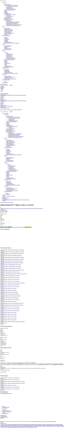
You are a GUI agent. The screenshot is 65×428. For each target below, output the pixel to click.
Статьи (21, 199)
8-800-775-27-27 (3, 106)
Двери (3, 26)
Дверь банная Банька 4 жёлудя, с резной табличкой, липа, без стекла (12, 270)
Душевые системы (9, 16)
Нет (8, 370)
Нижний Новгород (38, 425)
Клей (5, 81)
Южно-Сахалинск (30, 427)
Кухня (5, 52)
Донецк (44, 424)
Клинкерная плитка (7, 49)
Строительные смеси (6, 79)
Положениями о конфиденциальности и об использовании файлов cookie (43, 421)
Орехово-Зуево (9, 426)
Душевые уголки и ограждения (11, 6)
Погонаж (6, 34)
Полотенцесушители (8, 18)
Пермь (16, 426)
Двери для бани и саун (10, 142)
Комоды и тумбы (7, 63)
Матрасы (6, 62)
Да (6, 370)
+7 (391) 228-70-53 (9, 106)
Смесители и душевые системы (9, 14)
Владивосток (32, 424)
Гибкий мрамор (7, 71)
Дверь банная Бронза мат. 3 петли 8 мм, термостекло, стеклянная (12, 253)
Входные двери (7, 28)
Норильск (58, 425)
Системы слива (11, 132)
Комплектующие (9, 131)
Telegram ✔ (10, 227)
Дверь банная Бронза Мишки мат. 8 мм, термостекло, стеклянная (12, 262)
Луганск (21, 425)
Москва (29, 425)
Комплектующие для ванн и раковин (12, 21)
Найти (11, 85)
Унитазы (5, 11)
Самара (44, 426)
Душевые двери (9, 7)
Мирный (26, 425)
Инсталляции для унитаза (8, 19)
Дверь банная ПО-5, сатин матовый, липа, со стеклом (10, 275)
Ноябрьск (62, 425)
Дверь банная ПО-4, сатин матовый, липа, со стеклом (10, 277)
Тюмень (58, 426)
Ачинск (8, 424)
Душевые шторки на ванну (13, 120)
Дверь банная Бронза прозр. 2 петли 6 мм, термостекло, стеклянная (12, 251)
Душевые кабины (7, 4)
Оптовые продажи (26, 199)
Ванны (5, 10)
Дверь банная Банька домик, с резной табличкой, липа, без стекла (12, 303)
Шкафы (5, 60)
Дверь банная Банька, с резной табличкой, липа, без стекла (11, 266)
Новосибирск (48, 425)
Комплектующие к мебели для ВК (12, 22)
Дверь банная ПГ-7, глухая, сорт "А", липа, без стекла (10, 299)
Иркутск (53, 424)
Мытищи (32, 425)
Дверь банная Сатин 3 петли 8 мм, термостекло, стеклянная (11, 255)
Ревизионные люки (7, 48)
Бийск (21, 424)
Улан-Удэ (62, 426)
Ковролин (6, 40)
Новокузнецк (44, 425)
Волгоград (37, 424)
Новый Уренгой (54, 425)
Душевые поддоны (9, 8)
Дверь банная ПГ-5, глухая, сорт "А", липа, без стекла (10, 308)
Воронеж (40, 424)
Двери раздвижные (9, 143)
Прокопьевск (30, 426)
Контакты (4, 200)
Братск (28, 424)
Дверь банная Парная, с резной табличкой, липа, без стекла (11, 268)
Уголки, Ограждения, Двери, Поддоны (11, 5)
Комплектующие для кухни (11, 58)
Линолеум (6, 38)
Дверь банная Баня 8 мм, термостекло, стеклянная (9, 292)
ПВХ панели (6, 69)
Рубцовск (40, 426)
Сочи (53, 426)
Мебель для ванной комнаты (9, 9)
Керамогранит (6, 46)
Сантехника (4, 2)
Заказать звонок (3, 107)
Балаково (12, 424)
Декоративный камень (8, 72)
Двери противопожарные (8, 32)
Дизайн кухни (11, 196)
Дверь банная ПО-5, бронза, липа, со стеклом (8, 317)
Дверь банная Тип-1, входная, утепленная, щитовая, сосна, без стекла (13, 383)
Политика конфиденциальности (6, 393)
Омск (2, 426)
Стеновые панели (5, 67)
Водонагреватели (7, 17)
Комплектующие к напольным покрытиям (13, 154)
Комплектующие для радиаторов (10, 78)
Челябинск (22, 427)
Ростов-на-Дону (36, 426)
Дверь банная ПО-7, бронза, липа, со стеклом (8, 319)
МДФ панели (6, 70)
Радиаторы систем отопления (11, 188)
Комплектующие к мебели (9, 66)
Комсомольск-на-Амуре (4, 425)
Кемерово (60, 424)
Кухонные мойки (7, 13)
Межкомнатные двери (8, 29)
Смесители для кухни (10, 57)
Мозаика (5, 47)
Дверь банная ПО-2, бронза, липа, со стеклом (8, 314)
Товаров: (2, 103)
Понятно (2, 422)
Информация (4, 198)
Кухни (7, 53)
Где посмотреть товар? (6, 199)
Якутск (35, 427)
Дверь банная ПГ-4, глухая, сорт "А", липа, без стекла (10, 306)
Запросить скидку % (27, 227)
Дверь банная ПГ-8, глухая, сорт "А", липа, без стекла (10, 310)
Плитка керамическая (8, 45)
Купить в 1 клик (21, 227)
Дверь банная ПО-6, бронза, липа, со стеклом (8, 290)
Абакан (2, 424)
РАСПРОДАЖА (5, 82)
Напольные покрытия (6, 35)
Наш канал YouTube (3, 395)
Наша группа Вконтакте (4, 394)
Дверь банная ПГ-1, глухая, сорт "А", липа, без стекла (10, 279)
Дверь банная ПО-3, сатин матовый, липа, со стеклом (10, 271)
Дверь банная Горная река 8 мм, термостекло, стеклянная (10, 295)
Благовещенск (24, 424)
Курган (18, 425)
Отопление (4, 74)
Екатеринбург (49, 424)
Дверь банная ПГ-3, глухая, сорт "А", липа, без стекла (10, 284)
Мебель (3, 50)
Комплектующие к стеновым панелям (11, 73)
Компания (4, 409)
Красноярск (7, 93)
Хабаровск (8, 427)
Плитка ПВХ (6, 39)
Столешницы (8, 55)
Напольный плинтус (8, 42)
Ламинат (6, 37)
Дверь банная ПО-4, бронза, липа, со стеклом (8, 288)
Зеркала (5, 64)
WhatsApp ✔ (5, 227)
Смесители (8, 15)
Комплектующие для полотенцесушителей (13, 24)
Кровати (5, 61)
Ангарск (5, 424)
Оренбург (5, 426)
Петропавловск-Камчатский (23, 426)
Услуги (3, 195)
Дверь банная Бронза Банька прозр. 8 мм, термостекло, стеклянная (12, 257)
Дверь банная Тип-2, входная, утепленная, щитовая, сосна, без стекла (13, 321)
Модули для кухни (12, 165)
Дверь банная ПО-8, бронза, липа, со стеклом (8, 301)
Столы (7, 176)
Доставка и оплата (5, 197)
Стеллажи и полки (9, 177)
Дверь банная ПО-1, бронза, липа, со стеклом (8, 312)
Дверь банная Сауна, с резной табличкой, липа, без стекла (11, 264)
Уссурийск (2, 427)
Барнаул (15, 424)
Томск (56, 426)
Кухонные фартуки (9, 56)
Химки (18, 427)
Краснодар (11, 425)
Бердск (18, 424)
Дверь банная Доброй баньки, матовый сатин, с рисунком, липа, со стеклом (14, 273)
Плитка (3, 43)
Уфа (5, 427)
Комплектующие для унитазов (11, 23)
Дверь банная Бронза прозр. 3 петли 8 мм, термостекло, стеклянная (12, 249)
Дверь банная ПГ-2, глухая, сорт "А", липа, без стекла (10, 286)
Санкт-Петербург (49, 426)
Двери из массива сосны (8, 30)
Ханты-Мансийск (14, 427)
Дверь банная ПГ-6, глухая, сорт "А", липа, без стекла (10, 281)
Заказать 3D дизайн (5, 196)
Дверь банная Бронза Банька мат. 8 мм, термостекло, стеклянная (12, 260)
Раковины (6, 12)
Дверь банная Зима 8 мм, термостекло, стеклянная (9, 297)
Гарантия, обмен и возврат (15, 199)
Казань (57, 424)
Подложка (6, 41)
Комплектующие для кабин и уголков (13, 25)
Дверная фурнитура (7, 33)
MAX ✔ (1, 227)
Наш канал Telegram (3, 396)
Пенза (14, 426)
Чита (25, 427)
